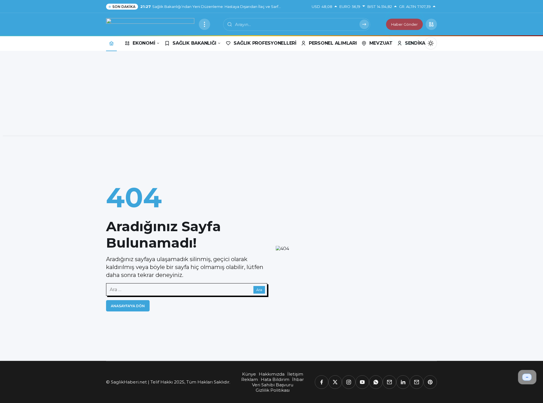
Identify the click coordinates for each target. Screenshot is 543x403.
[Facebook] (321, 382)
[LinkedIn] (403, 382)
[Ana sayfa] (111, 43)
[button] (431, 24)
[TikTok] (416, 382)
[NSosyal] (389, 382)
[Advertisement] (271, 96)
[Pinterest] (430, 382)
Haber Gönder (404, 24)
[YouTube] (362, 382)
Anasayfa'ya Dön (128, 306)
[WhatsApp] (376, 382)
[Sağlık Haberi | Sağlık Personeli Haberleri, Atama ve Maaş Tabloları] (150, 24)
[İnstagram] (348, 382)
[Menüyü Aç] (204, 24)
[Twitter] (335, 382)
